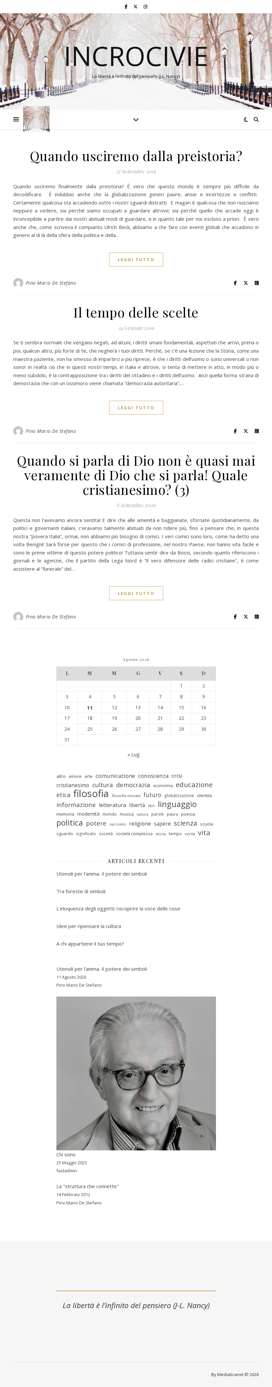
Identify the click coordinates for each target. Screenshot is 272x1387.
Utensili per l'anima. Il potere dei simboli (101, 968)
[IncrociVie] (36, 119)
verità (190, 833)
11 (90, 707)
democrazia (133, 785)
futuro (152, 795)
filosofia (91, 793)
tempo (175, 834)
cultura (102, 785)
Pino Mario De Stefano (51, 283)
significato (86, 834)
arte (89, 776)
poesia (188, 814)
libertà (137, 805)
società (106, 834)
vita (204, 833)
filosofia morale (126, 795)
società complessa (134, 834)
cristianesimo (72, 785)
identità (204, 795)
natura (142, 814)
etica (63, 795)
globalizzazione (179, 795)
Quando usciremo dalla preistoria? (136, 155)
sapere (162, 823)
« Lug (133, 754)
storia (161, 833)
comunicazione (115, 776)
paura (172, 814)
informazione (76, 805)
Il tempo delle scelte (136, 312)
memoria (65, 814)
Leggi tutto (136, 259)
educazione (194, 784)
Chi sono (66, 1154)
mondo (109, 814)
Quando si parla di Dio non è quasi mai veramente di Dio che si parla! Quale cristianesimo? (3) (136, 474)
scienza (185, 823)
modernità (88, 814)
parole (157, 814)
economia (163, 785)
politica (69, 823)
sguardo (64, 834)
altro (61, 776)
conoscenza (153, 776)
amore (75, 776)
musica (127, 814)
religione (140, 823)
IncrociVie (136, 55)
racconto (117, 824)
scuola (206, 824)
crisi (176, 776)
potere (96, 823)
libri (151, 805)
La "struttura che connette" (87, 1186)
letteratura (112, 805)
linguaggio (177, 804)
